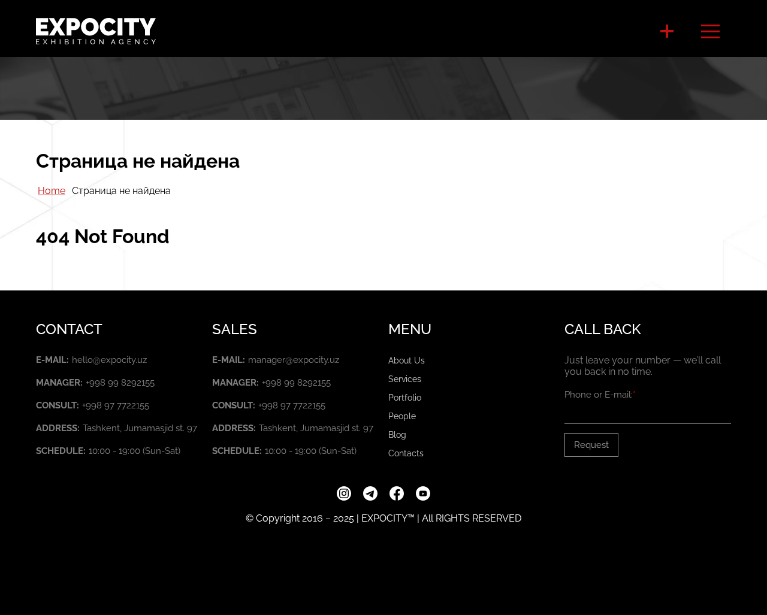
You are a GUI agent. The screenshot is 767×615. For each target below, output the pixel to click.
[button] (667, 31)
